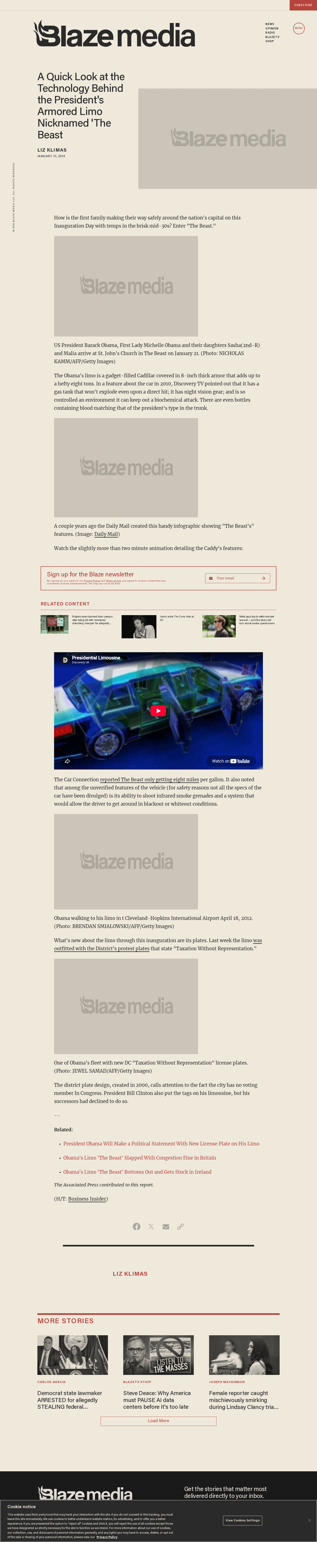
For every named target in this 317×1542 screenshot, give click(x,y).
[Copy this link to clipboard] (180, 1226)
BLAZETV (272, 37)
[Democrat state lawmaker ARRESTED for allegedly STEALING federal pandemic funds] (72, 1354)
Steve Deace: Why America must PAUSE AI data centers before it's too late (157, 1400)
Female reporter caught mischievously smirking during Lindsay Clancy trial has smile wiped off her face (243, 1401)
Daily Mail (106, 534)
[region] (158, 1521)
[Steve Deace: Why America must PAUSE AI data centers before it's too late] (158, 1354)
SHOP (269, 41)
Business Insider (87, 1199)
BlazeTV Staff (137, 1382)
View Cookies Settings (243, 1520)
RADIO (270, 33)
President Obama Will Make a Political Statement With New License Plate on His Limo (161, 1144)
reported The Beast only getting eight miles (149, 779)
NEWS (269, 24)
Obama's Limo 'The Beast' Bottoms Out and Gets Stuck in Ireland (137, 1172)
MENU (299, 28)
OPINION (271, 28)
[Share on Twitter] (151, 1226)
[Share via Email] (166, 1226)
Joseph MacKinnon (227, 1382)
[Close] (309, 1520)
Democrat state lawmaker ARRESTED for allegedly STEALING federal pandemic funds (69, 1401)
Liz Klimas (52, 150)
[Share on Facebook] (136, 1226)
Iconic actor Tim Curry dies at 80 (177, 618)
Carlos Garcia (51, 1382)
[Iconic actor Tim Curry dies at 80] (139, 626)
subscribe (303, 5)
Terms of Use (113, 581)
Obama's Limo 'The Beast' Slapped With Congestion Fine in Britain (139, 1158)
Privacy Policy (92, 581)
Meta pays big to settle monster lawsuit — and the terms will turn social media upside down (257, 620)
